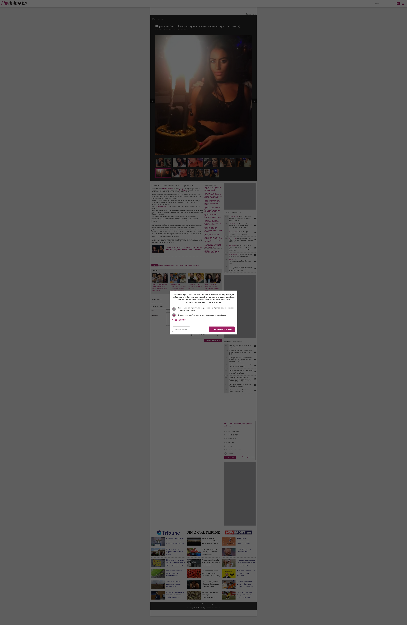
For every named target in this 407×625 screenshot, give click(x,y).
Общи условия (179, 320)
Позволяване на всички (222, 329)
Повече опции (181, 329)
